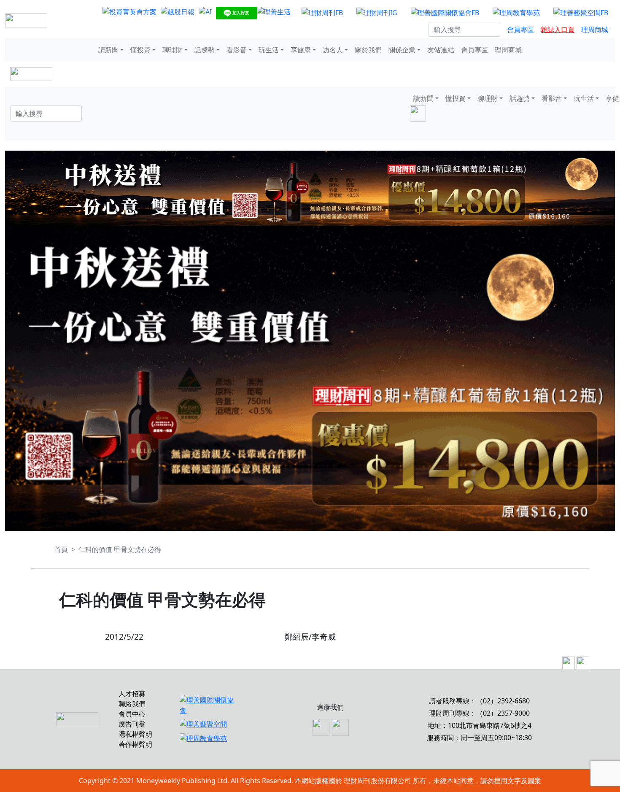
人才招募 (132, 693)
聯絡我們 (132, 703)
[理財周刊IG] (377, 12)
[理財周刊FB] (322, 12)
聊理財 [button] (172, 49)
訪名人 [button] (333, 49)
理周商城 (594, 29)
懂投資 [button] (140, 49)
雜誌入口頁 (557, 29)
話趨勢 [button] (204, 49)
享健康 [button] (301, 49)
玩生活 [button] (269, 49)
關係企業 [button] (401, 49)
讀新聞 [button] (108, 49)
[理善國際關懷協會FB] (445, 12)
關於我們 (368, 49)
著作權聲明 (135, 744)
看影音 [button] (236, 49)
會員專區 (520, 29)
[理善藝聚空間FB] (581, 12)
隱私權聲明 (135, 734)
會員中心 (132, 714)
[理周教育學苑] (516, 12)
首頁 (61, 549)
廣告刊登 (132, 724)
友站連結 (440, 49)
